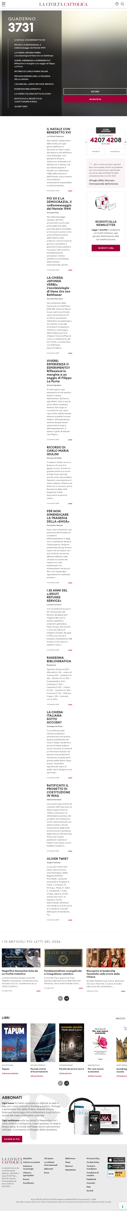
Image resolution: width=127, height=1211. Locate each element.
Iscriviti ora (106, 248)
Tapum (5, 1068)
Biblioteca (70, 1158)
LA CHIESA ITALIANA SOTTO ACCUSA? (32, 93)
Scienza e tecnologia (28, 1167)
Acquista (95, 99)
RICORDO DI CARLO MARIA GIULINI (31, 71)
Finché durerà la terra (71, 1068)
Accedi (95, 91)
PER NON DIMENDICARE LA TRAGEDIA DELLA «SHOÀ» (58, 516)
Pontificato (28, 1183)
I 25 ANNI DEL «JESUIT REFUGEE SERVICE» (34, 84)
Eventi (26, 1179)
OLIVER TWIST (21, 106)
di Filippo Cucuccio (95, 1076)
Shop (67, 1162)
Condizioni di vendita (93, 1174)
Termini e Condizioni (91, 1167)
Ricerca (69, 1166)
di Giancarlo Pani (65, 1073)
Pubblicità (91, 1179)
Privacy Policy (93, 1158)
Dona (46, 1172)
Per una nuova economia (96, 1070)
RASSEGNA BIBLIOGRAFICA (27, 89)
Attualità (27, 1158)
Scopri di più (12, 1139)
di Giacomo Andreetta (10, 1073)
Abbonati (48, 1169)
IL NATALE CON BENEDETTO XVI (29, 40)
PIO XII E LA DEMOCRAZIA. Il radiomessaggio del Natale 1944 (59, 203)
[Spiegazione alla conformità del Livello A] (116, 1174)
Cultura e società (31, 1162)
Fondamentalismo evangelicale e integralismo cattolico (63, 972)
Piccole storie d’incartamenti (39, 1070)
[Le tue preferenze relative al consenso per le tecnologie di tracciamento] (122, 1206)
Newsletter (70, 1170)
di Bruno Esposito (37, 1076)
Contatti (91, 1183)
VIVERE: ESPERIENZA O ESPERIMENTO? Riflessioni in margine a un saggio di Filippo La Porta (34, 63)
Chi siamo (48, 1158)
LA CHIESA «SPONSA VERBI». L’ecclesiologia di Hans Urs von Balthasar (58, 286)
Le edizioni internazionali (50, 1163)
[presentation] (86, 142)
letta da (20, 972)
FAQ (88, 1187)
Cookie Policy (93, 1162)
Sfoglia (96, 151)
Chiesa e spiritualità (28, 1174)
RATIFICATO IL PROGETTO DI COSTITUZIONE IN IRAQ (58, 790)
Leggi (70, 191)
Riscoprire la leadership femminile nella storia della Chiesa (103, 973)
